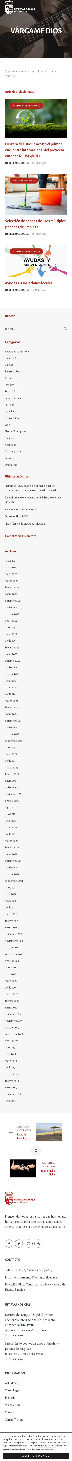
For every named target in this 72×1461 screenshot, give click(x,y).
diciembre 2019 (13, 1014)
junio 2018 (10, 1101)
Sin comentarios (14, 1335)
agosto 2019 (12, 1041)
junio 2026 (10, 567)
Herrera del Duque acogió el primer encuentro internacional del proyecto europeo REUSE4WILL (34, 150)
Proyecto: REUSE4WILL (17, 516)
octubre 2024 (12, 674)
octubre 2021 (12, 874)
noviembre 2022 (14, 794)
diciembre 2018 (13, 1094)
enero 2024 (11, 714)
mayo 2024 (11, 687)
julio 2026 (10, 561)
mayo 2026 (11, 574)
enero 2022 (11, 854)
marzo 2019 (11, 1074)
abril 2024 (10, 694)
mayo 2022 (11, 827)
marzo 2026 (11, 581)
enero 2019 (11, 1087)
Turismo (9, 458)
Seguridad (10, 445)
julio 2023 (10, 747)
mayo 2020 (11, 981)
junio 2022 (10, 821)
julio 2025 (10, 627)
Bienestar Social (14, 371)
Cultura (9, 378)
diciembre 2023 (13, 721)
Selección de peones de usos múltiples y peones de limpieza (33, 499)
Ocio (7, 425)
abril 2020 (10, 987)
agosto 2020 (12, 961)
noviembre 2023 (14, 727)
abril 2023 (10, 760)
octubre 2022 (12, 801)
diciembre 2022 (13, 787)
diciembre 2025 (13, 600)
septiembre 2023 (14, 740)
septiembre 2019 (14, 1034)
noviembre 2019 (14, 1020)
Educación (10, 391)
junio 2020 (11, 974)
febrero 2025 (12, 647)
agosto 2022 (12, 807)
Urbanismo (11, 465)
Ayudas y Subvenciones (26, 105)
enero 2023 (11, 780)
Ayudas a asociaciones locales (28, 283)
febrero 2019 (12, 1081)
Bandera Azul (12, 358)
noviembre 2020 (14, 941)
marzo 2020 (11, 994)
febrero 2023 (12, 774)
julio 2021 (10, 887)
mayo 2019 (11, 1061)
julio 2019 (10, 1047)
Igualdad (10, 411)
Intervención (12, 418)
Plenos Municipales (15, 431)
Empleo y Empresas (24, 180)
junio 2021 (10, 894)
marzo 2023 (11, 767)
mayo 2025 (11, 634)
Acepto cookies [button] (36, 1455)
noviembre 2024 (14, 667)
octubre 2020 (12, 947)
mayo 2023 (11, 754)
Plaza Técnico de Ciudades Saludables (26, 523)
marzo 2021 (11, 914)
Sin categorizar (13, 451)
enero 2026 (11, 594)
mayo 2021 (11, 900)
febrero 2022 (12, 847)
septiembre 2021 (14, 880)
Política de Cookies (46, 1445)
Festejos (9, 405)
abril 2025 (10, 640)
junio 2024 (10, 681)
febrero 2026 (12, 587)
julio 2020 (10, 967)
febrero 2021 (12, 921)
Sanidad (9, 438)
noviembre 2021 (13, 867)
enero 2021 (11, 927)
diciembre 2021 (13, 861)
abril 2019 (10, 1067)
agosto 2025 (12, 620)
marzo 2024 (11, 701)
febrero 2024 (12, 707)
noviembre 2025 (14, 607)
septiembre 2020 (14, 954)
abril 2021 (10, 907)
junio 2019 (10, 1054)
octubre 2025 (12, 614)
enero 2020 (11, 1007)
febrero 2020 (12, 1000)
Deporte (9, 385)
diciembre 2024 (13, 660)
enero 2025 (11, 654)
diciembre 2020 (13, 934)
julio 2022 (10, 814)
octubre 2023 (12, 734)
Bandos (9, 364)
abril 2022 (10, 834)
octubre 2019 (12, 1027)
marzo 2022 (11, 841)
